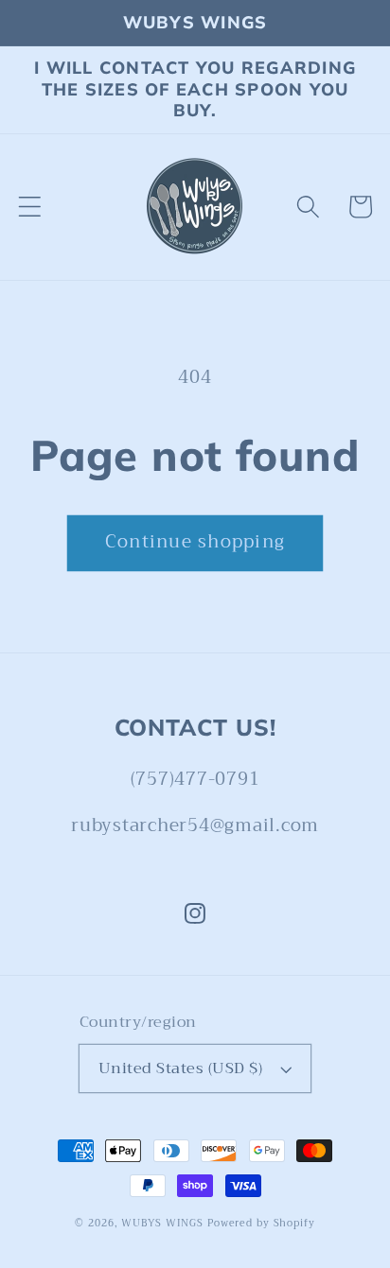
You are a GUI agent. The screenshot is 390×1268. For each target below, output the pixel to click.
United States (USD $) (180, 1068)
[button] (30, 207)
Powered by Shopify (261, 1223)
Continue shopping (195, 541)
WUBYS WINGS (162, 1223)
